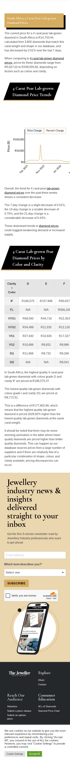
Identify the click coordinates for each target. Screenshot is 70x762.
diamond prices (49, 225)
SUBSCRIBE (16, 583)
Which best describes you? (22, 564)
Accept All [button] (34, 754)
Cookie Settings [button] (15, 754)
